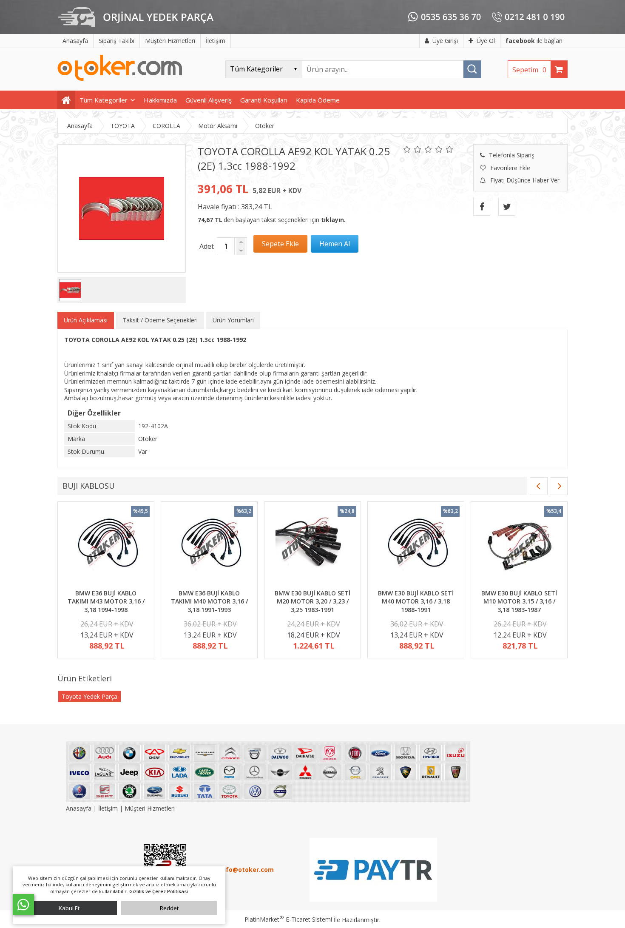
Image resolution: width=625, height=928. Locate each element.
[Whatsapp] (23, 904)
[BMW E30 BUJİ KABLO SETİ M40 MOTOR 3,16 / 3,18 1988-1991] (415, 546)
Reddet (169, 908)
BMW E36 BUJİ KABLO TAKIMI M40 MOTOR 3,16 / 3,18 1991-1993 (209, 601)
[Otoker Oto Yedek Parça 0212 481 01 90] (119, 79)
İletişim (108, 808)
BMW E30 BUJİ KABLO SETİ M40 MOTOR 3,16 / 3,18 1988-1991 (416, 601)
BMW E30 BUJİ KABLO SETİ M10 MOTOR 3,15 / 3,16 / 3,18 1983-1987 (519, 601)
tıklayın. (333, 220)
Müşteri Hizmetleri (150, 808)
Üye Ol (486, 41)
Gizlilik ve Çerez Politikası (158, 891)
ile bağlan (534, 41)
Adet (206, 246)
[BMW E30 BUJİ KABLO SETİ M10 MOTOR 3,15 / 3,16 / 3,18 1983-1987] (519, 546)
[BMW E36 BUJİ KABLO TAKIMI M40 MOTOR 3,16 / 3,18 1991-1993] (209, 546)
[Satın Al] (334, 243)
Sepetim (529, 69)
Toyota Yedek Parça (89, 696)
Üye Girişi (445, 41)
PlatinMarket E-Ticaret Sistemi (288, 919)
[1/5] (407, 149)
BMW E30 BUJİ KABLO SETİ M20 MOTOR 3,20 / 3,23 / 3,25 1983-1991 (312, 601)
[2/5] (412, 149)
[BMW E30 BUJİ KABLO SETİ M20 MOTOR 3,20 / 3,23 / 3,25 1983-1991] (312, 546)
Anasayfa (79, 808)
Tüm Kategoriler (104, 100)
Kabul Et (69, 908)
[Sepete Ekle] (280, 243)
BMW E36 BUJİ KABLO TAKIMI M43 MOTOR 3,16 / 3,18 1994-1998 (106, 601)
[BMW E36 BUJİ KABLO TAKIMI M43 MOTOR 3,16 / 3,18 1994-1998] (106, 546)
